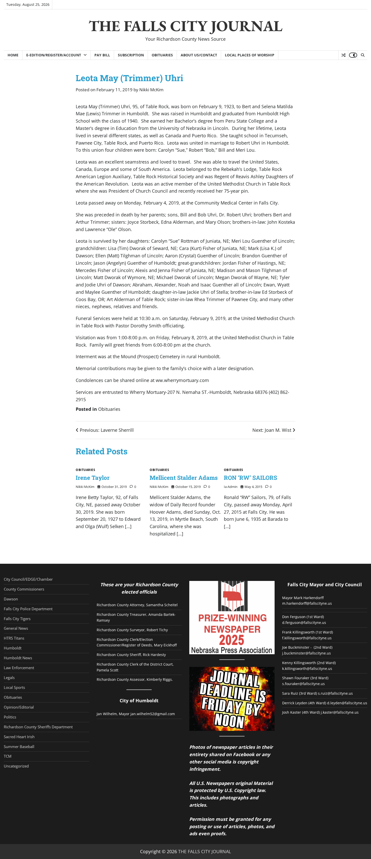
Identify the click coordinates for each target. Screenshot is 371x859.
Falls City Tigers (17, 618)
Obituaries (162, 55)
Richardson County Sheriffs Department (38, 726)
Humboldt (12, 647)
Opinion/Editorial (19, 707)
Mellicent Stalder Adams (184, 477)
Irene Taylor (93, 477)
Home (13, 55)
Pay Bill (102, 55)
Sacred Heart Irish (19, 736)
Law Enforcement (19, 667)
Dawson (11, 598)
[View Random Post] (343, 55)
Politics (10, 716)
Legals (9, 677)
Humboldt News (18, 657)
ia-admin (230, 486)
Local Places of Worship (249, 55)
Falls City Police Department (28, 608)
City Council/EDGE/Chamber (28, 579)
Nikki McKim (151, 90)
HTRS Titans (14, 638)
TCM (7, 756)
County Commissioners (24, 589)
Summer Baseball (19, 746)
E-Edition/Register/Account (53, 55)
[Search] (362, 55)
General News (16, 628)
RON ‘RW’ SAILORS (250, 477)
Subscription (131, 55)
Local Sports (14, 687)
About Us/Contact (199, 55)
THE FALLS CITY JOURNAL (185, 26)
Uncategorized (16, 765)
